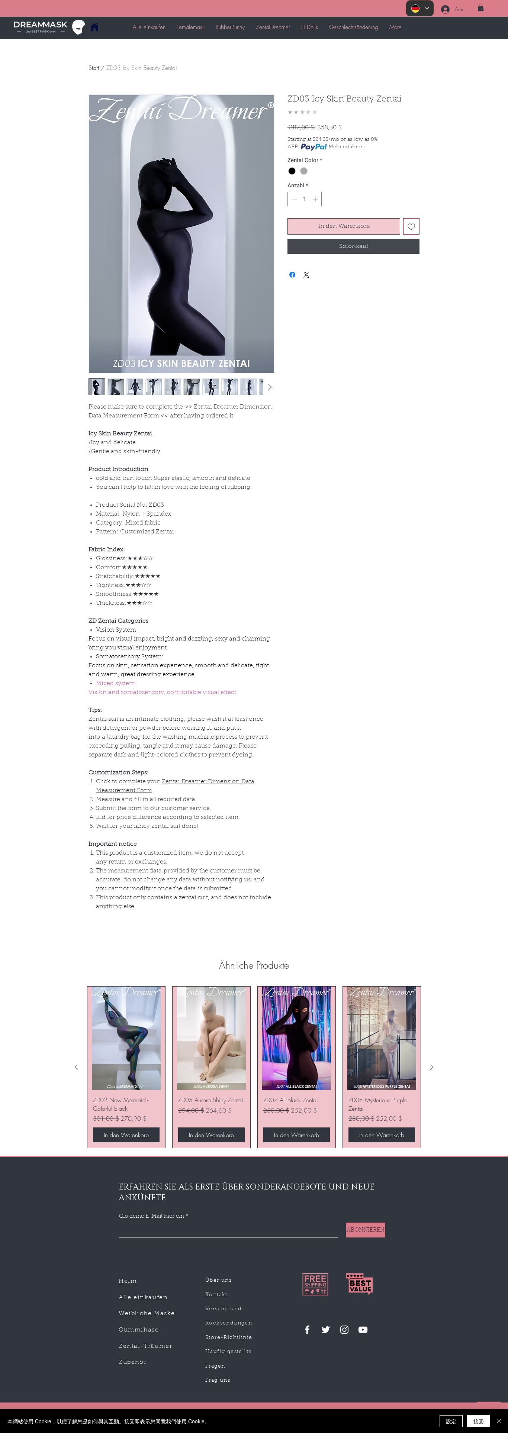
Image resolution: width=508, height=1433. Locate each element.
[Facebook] (307, 1329)
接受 (478, 1421)
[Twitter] (325, 1329)
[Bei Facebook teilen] (292, 274)
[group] (254, 1067)
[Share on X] (306, 274)
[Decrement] (294, 199)
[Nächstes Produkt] (431, 1067)
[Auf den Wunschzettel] (411, 226)
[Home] (94, 27)
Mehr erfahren (346, 147)
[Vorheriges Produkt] (76, 1067)
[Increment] (316, 199)
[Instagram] (344, 1329)
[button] (481, 7)
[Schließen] (499, 1421)
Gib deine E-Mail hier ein (151, 1216)
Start (94, 68)
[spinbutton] (305, 199)
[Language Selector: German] (420, 8)
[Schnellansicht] (126, 1038)
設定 (451, 1421)
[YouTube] (363, 1329)
